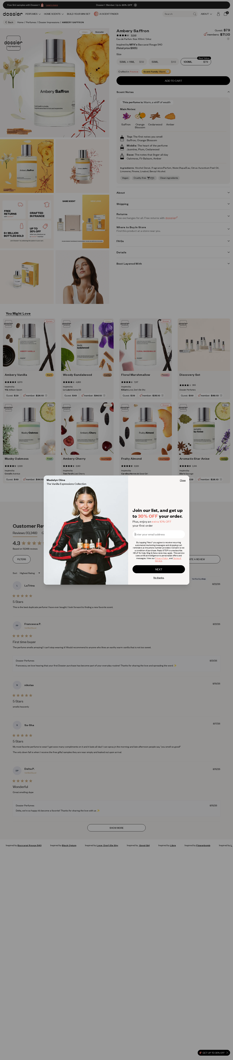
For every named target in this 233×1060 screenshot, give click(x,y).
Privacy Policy (162, 558)
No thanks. (158, 577)
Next (158, 569)
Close (183, 480)
